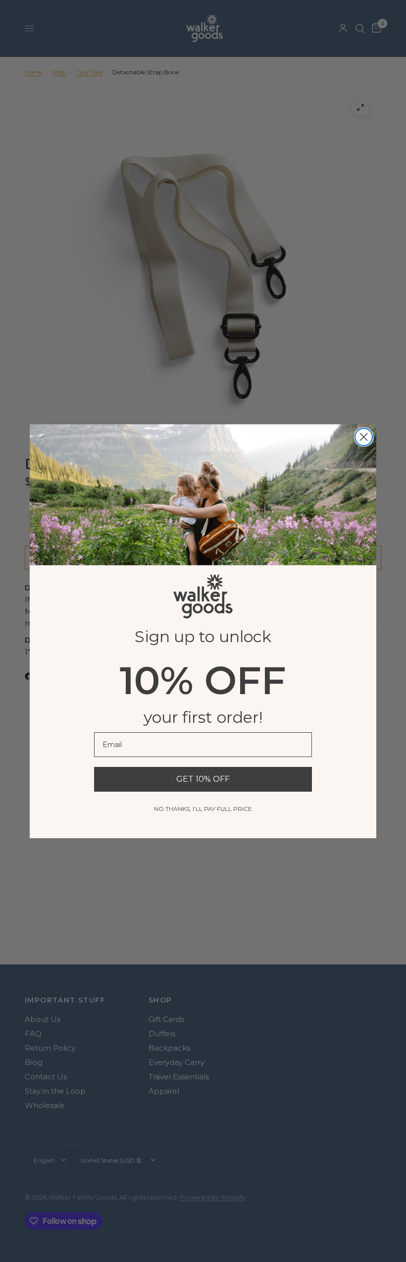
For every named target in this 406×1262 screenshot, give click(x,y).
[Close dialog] (363, 437)
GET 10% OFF (203, 779)
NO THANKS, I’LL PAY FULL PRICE (203, 808)
